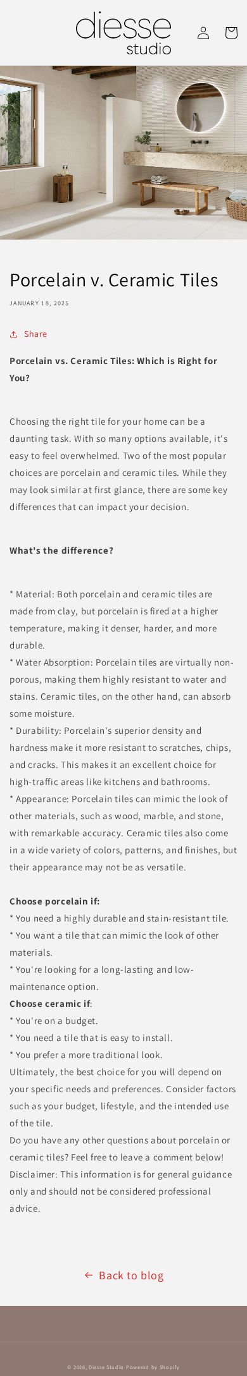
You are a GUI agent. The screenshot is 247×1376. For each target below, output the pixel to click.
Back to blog (131, 1275)
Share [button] (36, 333)
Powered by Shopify (153, 1366)
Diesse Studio (106, 1366)
